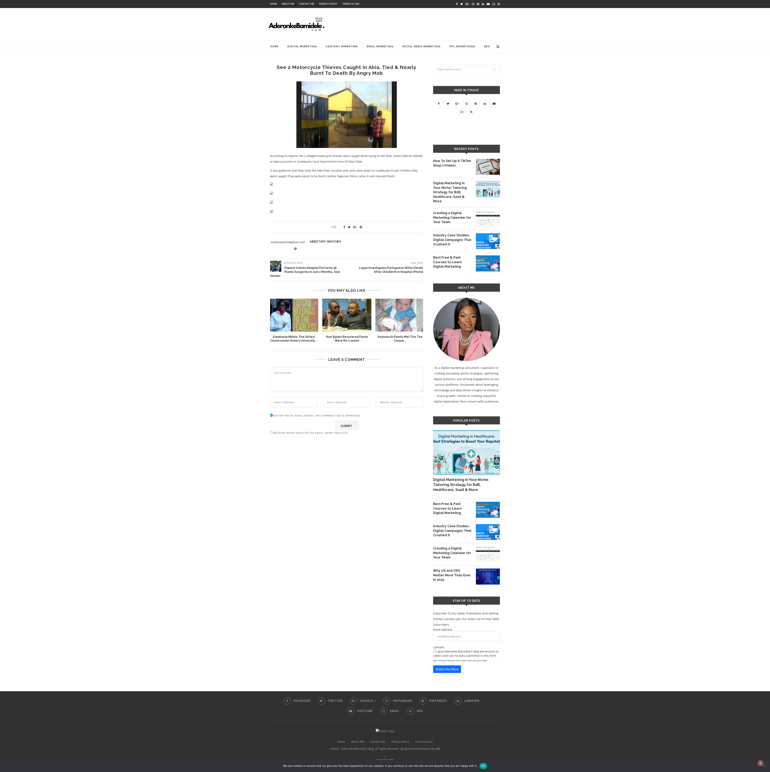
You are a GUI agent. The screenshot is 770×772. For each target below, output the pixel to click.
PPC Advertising (462, 46)
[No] (765, 766)
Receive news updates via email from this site (310, 433)
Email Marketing (380, 46)
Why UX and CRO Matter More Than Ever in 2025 (452, 575)
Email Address (442, 629)
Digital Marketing (302, 46)
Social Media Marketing (421, 46)
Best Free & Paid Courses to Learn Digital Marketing (447, 262)
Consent (438, 647)
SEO (487, 46)
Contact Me (306, 4)
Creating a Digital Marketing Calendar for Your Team (452, 217)
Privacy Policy (328, 4)
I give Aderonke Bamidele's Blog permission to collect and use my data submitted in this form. (465, 654)
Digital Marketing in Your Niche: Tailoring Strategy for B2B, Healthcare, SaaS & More (450, 192)
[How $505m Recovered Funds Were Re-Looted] (346, 315)
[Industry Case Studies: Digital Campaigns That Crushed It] (488, 241)
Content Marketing (342, 46)
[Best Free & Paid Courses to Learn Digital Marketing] (488, 263)
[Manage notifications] (760, 763)
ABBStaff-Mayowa (325, 241)
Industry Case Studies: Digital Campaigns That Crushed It (452, 239)
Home (273, 4)
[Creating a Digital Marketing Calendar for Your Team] (488, 219)
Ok (483, 765)
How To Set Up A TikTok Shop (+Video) (452, 163)
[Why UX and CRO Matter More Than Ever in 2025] (488, 577)
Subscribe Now (447, 669)
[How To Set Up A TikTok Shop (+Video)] (488, 167)
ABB (437, 749)
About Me (288, 4)
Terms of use (350, 4)
